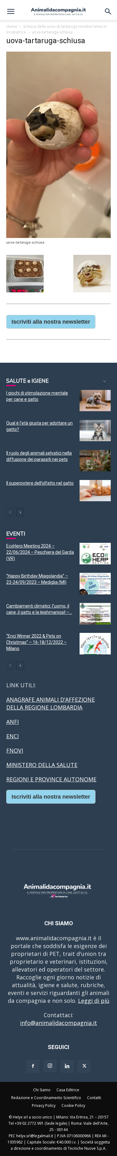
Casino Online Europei (36, 815)
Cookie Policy (73, 1105)
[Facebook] (33, 1066)
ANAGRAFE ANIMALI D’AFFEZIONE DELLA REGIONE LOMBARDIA (50, 703)
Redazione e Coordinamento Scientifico (46, 1097)
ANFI (12, 721)
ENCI (12, 736)
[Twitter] (84, 1066)
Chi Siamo (42, 1090)
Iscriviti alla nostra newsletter (51, 322)
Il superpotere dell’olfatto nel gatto (40, 483)
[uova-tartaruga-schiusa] (58, 236)
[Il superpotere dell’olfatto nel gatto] (95, 491)
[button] (11, 11)
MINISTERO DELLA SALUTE (41, 765)
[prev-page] (10, 512)
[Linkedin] (67, 1066)
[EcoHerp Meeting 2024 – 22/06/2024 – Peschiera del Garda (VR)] (95, 553)
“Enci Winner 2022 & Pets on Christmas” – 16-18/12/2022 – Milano (36, 642)
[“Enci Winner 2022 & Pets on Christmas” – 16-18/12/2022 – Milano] (95, 643)
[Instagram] (50, 1066)
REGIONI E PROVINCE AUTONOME (51, 779)
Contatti (94, 1097)
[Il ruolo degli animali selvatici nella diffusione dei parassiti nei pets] (95, 461)
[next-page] (20, 512)
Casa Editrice (67, 1090)
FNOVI (14, 750)
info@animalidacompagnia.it (58, 1023)
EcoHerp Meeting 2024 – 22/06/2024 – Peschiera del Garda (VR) (40, 552)
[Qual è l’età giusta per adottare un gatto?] (95, 431)
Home (11, 26)
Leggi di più (94, 1000)
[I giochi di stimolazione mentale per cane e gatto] (95, 400)
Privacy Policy (44, 1105)
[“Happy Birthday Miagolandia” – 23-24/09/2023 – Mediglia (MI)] (95, 583)
